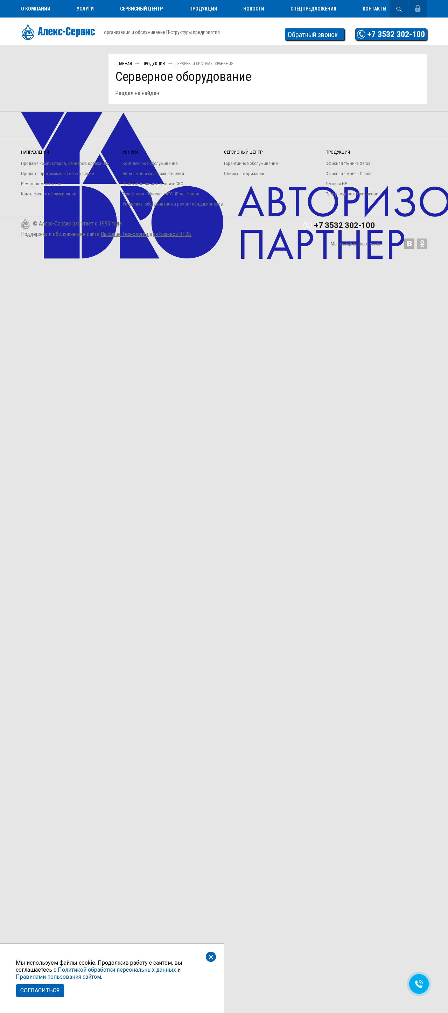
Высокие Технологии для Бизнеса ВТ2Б (146, 234)
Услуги (85, 8)
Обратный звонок (313, 34)
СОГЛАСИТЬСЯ (40, 990)
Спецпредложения (313, 8)
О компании (35, 8)
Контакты (374, 8)
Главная (123, 63)
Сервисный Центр (141, 8)
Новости (253, 8)
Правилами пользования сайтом (58, 976)
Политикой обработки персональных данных (117, 969)
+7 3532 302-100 (396, 34)
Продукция (203, 8)
